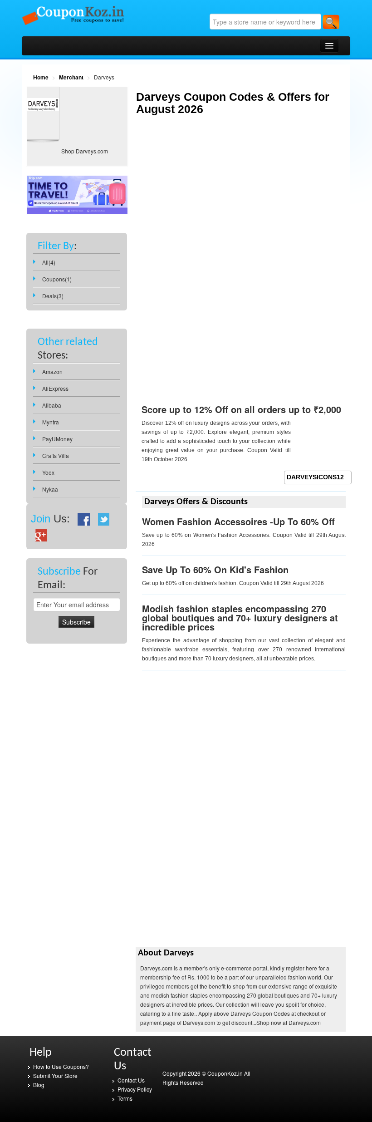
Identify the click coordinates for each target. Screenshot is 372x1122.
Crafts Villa (55, 455)
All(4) (48, 262)
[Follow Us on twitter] (104, 518)
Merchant (71, 77)
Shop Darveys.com (84, 151)
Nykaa (50, 489)
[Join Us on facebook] (84, 518)
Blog (38, 1084)
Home (41, 77)
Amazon (52, 371)
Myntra (50, 422)
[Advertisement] (212, 201)
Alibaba (51, 405)
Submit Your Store (55, 1075)
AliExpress (55, 388)
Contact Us (131, 1080)
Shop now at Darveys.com (288, 1022)
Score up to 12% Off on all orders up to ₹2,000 (241, 409)
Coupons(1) (57, 279)
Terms (124, 1098)
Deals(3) (53, 296)
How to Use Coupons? (61, 1066)
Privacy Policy (134, 1089)
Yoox (48, 472)
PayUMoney (57, 439)
